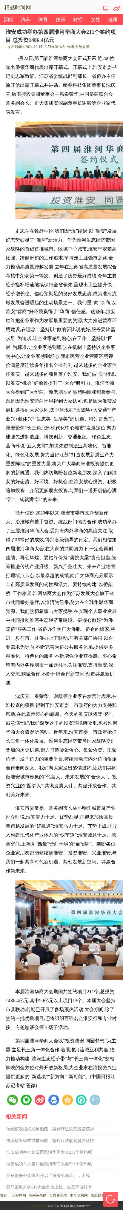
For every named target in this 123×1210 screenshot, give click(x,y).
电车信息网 (79, 1195)
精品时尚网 (39, 1206)
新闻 (8, 19)
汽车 (25, 19)
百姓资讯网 (58, 1195)
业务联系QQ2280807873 (75, 1206)
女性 (95, 19)
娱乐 (60, 19)
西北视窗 (97, 1195)
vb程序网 (19, 1195)
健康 (113, 19)
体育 (43, 19)
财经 (78, 19)
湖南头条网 (38, 1195)
